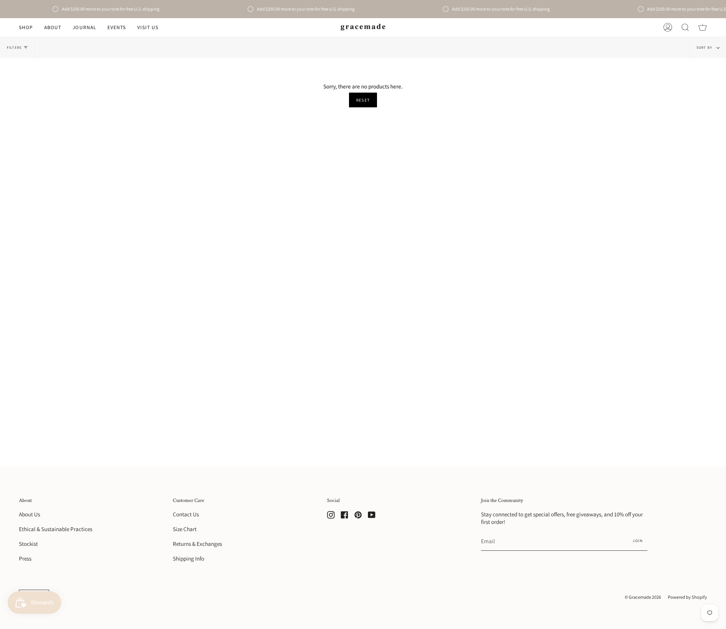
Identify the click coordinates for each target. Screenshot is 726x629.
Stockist (28, 543)
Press (25, 558)
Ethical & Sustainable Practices (55, 529)
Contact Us (186, 514)
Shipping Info (188, 558)
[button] (26, 27)
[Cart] (702, 27)
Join (638, 540)
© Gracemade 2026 (643, 597)
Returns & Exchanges (197, 543)
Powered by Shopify (687, 597)
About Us (29, 514)
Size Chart (185, 529)
